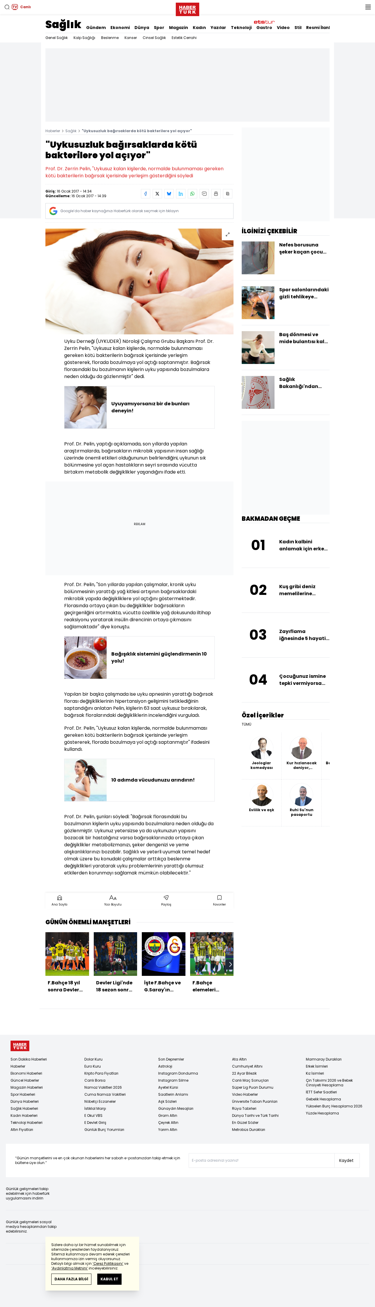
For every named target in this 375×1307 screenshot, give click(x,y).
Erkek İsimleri (317, 1066)
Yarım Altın (167, 1129)
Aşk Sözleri (167, 1101)
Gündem (96, 27)
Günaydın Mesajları (175, 1108)
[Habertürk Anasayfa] (187, 8)
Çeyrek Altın (168, 1122)
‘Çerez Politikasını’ (108, 1263)
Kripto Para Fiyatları (101, 1073)
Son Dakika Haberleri (29, 1059)
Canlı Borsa (94, 1080)
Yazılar (218, 27)
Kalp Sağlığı (84, 37)
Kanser (131, 37)
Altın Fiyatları (22, 1129)
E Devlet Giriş (95, 1122)
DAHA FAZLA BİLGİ (71, 1279)
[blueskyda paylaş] (169, 193)
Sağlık (63, 24)
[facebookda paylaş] (145, 193)
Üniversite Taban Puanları (254, 1101)
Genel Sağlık (56, 37)
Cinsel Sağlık (154, 37)
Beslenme (110, 37)
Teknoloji (241, 27)
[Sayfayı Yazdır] (216, 193)
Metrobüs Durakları (248, 1129)
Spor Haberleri (23, 1094)
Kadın (199, 27)
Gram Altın (167, 1115)
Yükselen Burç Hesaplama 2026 (334, 1106)
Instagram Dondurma (178, 1073)
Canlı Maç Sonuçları (250, 1080)
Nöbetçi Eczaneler (100, 1101)
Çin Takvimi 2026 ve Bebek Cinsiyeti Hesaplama (329, 1083)
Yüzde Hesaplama (322, 1113)
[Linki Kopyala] (227, 193)
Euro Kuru (92, 1066)
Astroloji (165, 1066)
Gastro (264, 27)
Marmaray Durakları (324, 1059)
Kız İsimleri (315, 1073)
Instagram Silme (173, 1080)
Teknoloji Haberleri (26, 1122)
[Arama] (7, 7)
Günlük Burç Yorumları (104, 1129)
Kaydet (346, 1160)
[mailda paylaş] (204, 193)
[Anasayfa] (20, 1046)
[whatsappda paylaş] (192, 193)
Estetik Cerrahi (184, 37)
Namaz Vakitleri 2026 (103, 1087)
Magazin (178, 27)
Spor (159, 27)
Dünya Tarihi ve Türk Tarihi (255, 1115)
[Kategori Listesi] (368, 7)
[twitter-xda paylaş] (157, 193)
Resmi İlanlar (320, 27)
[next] (230, 964)
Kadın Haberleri (24, 1115)
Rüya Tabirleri (244, 1108)
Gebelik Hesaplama (323, 1099)
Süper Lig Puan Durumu (252, 1087)
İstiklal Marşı (95, 1108)
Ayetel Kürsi (168, 1087)
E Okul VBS (93, 1115)
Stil (297, 27)
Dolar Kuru (93, 1059)
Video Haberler (245, 1094)
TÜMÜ (246, 724)
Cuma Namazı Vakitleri (105, 1094)
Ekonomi (120, 27)
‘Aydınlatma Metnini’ (69, 1268)
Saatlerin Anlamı (173, 1094)
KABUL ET (109, 1279)
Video (283, 27)
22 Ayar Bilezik (244, 1073)
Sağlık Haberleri (24, 1108)
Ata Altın (239, 1059)
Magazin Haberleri (27, 1087)
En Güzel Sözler (245, 1122)
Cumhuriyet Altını (247, 1066)
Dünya (141, 27)
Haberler (52, 130)
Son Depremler (171, 1059)
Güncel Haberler (25, 1080)
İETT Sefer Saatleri (321, 1092)
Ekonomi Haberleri (26, 1073)
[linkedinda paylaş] (180, 193)
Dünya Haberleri (25, 1101)
